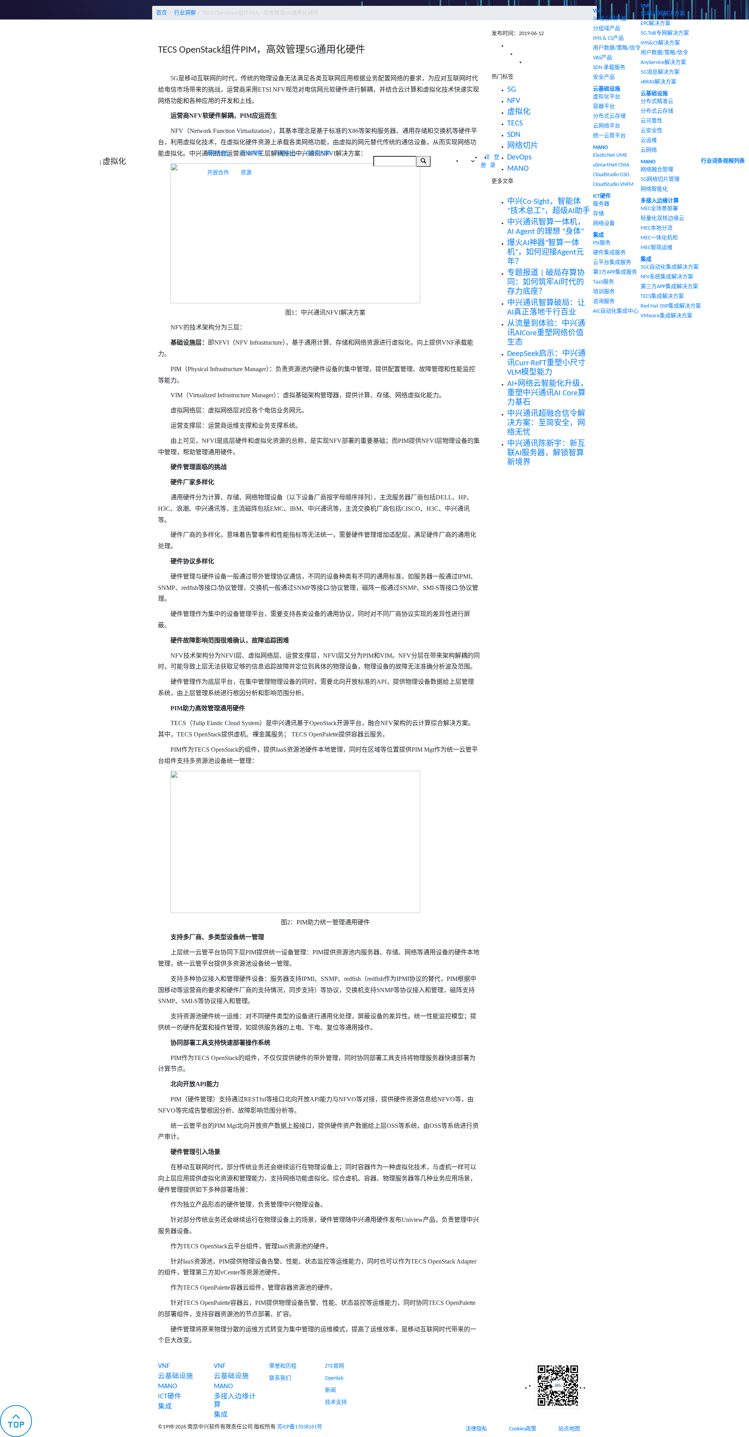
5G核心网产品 (610, 19)
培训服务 (604, 292)
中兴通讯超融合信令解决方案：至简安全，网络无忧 (546, 423)
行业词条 (712, 161)
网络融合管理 (657, 170)
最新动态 (218, 153)
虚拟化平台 (606, 97)
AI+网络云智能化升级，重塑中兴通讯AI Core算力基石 (547, 393)
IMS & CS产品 (608, 38)
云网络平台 (606, 126)
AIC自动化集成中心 (616, 311)
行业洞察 (252, 153)
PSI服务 (602, 243)
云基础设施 (606, 89)
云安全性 (651, 131)
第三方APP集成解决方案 (669, 287)
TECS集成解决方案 (662, 296)
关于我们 (280, 1354)
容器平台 (604, 107)
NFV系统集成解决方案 (667, 277)
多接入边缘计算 (660, 201)
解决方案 (319, 153)
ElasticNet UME (610, 155)
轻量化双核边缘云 (662, 218)
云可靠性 (651, 121)
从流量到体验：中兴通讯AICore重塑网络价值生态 (546, 333)
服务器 (601, 204)
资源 (246, 173)
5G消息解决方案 (660, 72)
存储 (598, 214)
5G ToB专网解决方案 (665, 33)
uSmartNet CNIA (611, 165)
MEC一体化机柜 (659, 238)
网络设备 (604, 224)
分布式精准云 (657, 101)
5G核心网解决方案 (663, 14)
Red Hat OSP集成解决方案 (671, 306)
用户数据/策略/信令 (617, 48)
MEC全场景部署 (659, 209)
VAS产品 (602, 58)
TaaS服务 (603, 282)
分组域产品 (606, 29)
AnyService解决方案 (663, 62)
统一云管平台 (609, 136)
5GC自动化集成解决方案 (670, 267)
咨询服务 (604, 301)
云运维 (649, 140)
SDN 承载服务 (609, 68)
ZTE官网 (334, 1366)
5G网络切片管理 (660, 179)
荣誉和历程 (282, 1366)
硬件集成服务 (609, 253)
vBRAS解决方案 (658, 82)
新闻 (330, 1390)
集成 (598, 235)
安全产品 (604, 77)
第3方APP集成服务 (615, 272)
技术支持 (336, 1402)
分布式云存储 (609, 116)
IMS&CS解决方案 (660, 43)
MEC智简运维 (657, 248)
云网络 (649, 150)
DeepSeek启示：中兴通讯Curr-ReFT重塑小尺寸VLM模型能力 (546, 363)
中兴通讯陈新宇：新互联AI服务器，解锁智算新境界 (546, 453)
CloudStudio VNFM (613, 185)
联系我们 (280, 1378)
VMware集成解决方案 (666, 316)
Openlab (334, 1378)
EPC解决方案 (656, 24)
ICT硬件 (602, 196)
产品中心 (285, 153)
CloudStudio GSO (611, 175)
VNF (597, 11)
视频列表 (734, 161)
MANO (600, 147)
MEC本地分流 (657, 228)
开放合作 (218, 173)
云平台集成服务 (612, 262)
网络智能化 (654, 189)
